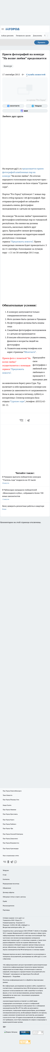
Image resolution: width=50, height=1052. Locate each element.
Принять (41, 42)
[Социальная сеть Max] (25, 111)
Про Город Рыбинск (9, 824)
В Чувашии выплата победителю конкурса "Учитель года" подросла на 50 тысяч (21, 480)
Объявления (7, 888)
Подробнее (16, 976)
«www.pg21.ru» (20, 918)
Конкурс (8, 66)
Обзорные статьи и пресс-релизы (14, 897)
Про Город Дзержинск (10, 838)
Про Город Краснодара (10, 848)
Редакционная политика (11, 884)
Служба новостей (35, 74)
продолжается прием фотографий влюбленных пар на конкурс (23, 172)
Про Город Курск (8, 820)
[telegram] (29, 420)
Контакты (6, 879)
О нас (5, 875)
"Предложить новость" (22, 241)
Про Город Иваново (9, 809)
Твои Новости (7, 795)
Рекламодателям (8, 906)
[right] (47, 36)
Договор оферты (8, 892)
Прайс (5, 901)
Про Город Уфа (8, 828)
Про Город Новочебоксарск (12, 791)
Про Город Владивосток (11, 843)
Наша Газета (7, 805)
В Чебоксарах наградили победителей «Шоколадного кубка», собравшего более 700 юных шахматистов (22, 494)
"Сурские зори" (17, 401)
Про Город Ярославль (10, 814)
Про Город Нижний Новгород (13, 834)
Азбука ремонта (7, 36)
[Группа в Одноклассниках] (8, 861)
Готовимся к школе (23, 36)
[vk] (22, 420)
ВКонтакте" (30, 352)
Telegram (6, 870)
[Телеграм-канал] (37, 106)
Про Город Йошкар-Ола (11, 800)
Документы (37, 36)
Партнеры (6, 910)
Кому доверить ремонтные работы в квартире (23, 507)
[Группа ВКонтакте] (13, 106)
